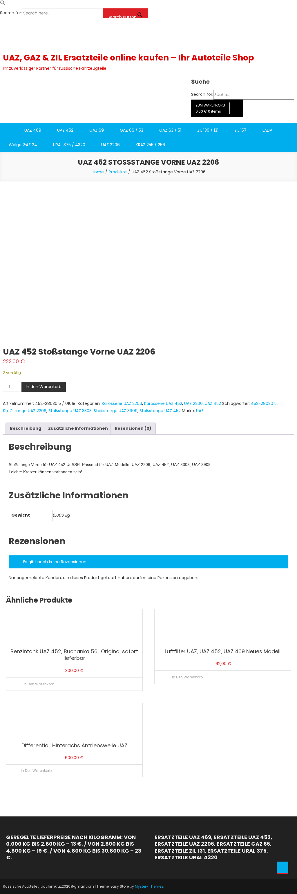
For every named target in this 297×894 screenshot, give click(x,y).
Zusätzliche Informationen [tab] (78, 428)
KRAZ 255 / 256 (150, 145)
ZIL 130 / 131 (207, 130)
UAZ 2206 (110, 145)
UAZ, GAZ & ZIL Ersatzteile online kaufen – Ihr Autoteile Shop (128, 57)
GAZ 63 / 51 (170, 130)
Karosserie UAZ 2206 (122, 403)
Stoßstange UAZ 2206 (24, 411)
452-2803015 (264, 403)
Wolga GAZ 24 (23, 145)
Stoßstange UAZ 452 (160, 411)
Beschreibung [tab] (25, 428)
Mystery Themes (149, 886)
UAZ (200, 411)
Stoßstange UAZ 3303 (70, 411)
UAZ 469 (32, 130)
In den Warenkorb (43, 387)
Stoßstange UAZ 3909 (115, 411)
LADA (267, 130)
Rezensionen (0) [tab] (133, 428)
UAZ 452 (65, 130)
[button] (3, 4)
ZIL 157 (240, 130)
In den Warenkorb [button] (38, 684)
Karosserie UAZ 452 (163, 403)
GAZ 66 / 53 (131, 130)
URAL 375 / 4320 (69, 145)
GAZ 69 (96, 130)
